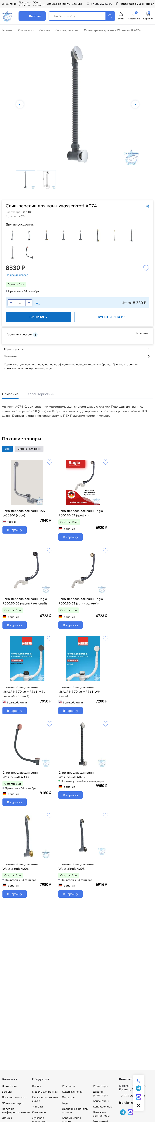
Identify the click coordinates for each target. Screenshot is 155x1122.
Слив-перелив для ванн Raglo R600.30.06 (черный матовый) (24, 601)
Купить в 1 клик (112, 317)
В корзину (38, 317)
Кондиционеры (102, 1106)
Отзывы (52, 3)
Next (135, 104)
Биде (65, 1103)
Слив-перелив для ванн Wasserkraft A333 (20, 775)
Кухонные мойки (72, 1091)
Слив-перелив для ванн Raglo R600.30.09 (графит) (80, 513)
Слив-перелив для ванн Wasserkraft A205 (76, 866)
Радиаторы (100, 1086)
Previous (20, 104)
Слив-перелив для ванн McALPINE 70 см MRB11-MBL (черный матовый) (23, 691)
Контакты (64, 3)
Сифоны (44, 30)
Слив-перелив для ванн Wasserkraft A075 (76, 775)
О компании (9, 3)
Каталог (35, 16)
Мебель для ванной (44, 1091)
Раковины (68, 1086)
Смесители (39, 1112)
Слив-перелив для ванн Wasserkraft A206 (20, 866)
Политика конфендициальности (16, 1110)
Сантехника (26, 30)
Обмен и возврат (39, 3)
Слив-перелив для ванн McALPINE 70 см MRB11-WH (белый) (79, 691)
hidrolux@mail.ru (131, 1102)
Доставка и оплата (25, 3)
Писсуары (68, 1097)
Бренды (77, 3)
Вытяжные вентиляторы (101, 1113)
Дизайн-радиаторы (100, 1093)
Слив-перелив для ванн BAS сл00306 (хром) (23, 513)
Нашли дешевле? (17, 275)
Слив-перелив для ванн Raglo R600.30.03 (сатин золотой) (80, 601)
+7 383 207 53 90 (132, 1096)
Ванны (36, 1086)
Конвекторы (100, 1101)
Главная (7, 30)
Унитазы (37, 1106)
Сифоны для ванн (66, 30)
